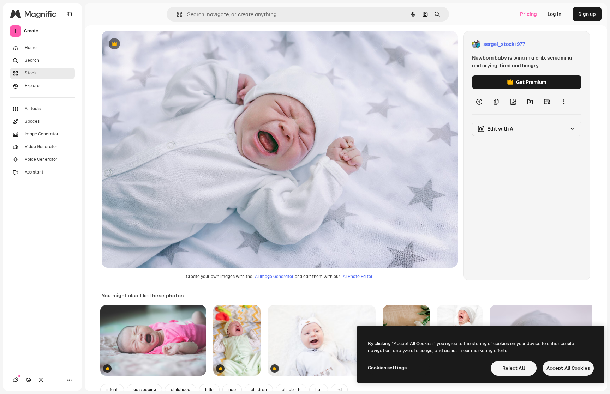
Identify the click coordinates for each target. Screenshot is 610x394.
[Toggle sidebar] (69, 14)
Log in (554, 14)
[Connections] (15, 380)
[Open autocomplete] (176, 14)
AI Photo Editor (357, 276)
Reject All (513, 368)
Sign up (587, 14)
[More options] (564, 102)
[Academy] (28, 380)
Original (147, 44)
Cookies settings (387, 368)
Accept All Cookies (568, 368)
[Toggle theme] (41, 380)
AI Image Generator (274, 276)
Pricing (528, 14)
